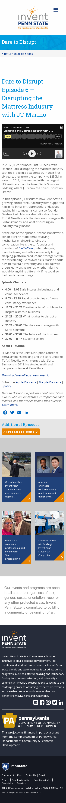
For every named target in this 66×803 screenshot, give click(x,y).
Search (42, 775)
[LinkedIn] (61, 703)
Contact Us (31, 775)
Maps (19, 775)
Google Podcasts (50, 382)
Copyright (21, 783)
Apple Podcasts (26, 382)
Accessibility (7, 783)
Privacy (5, 780)
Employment (8, 775)
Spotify (6, 386)
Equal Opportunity (42, 780)
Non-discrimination (21, 780)
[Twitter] (54, 703)
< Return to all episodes (17, 54)
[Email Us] (35, 703)
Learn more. (10, 405)
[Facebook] (42, 703)
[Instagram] (48, 703)
